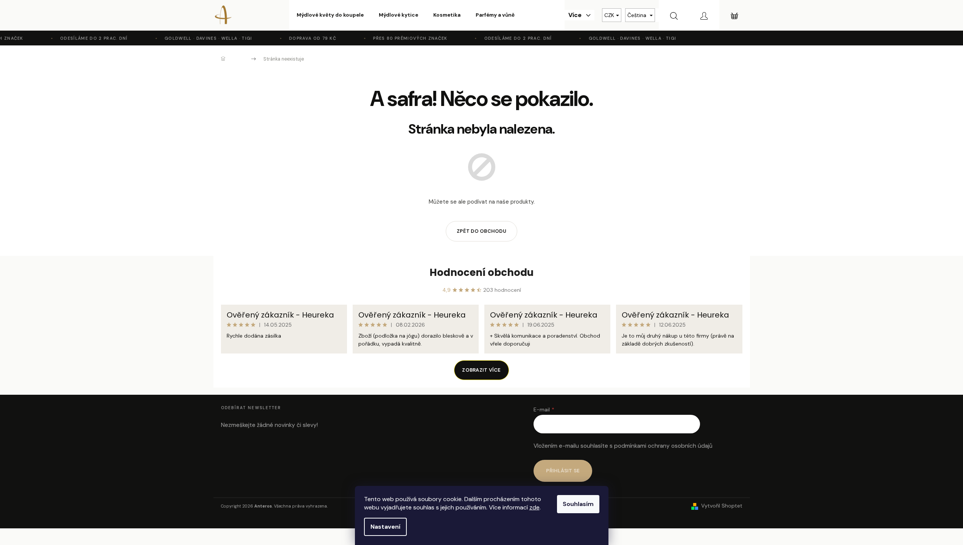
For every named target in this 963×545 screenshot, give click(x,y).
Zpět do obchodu (481, 231)
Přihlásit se (563, 470)
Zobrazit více (481, 370)
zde (534, 507)
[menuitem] (330, 15)
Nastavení (385, 527)
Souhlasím (578, 504)
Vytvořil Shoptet (721, 505)
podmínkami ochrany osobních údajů (663, 446)
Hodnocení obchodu (481, 272)
